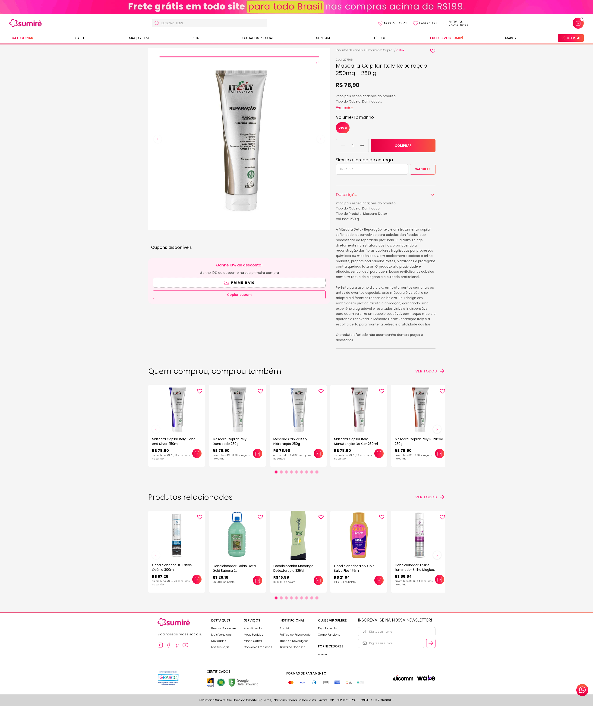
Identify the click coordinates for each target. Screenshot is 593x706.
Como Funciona (329, 635)
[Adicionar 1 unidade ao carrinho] (362, 145)
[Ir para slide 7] (306, 472)
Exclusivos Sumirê (447, 38)
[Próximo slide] (437, 429)
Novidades (218, 641)
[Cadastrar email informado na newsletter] (430, 643)
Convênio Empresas (258, 647)
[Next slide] (321, 139)
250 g (343, 128)
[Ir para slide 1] (276, 472)
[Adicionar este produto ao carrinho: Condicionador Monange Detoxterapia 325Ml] (318, 580)
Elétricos (380, 38)
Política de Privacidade (295, 635)
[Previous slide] (158, 139)
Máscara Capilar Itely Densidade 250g (229, 441)
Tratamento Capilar (379, 50)
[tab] (239, 56)
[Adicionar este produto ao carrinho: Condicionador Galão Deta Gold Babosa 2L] (257, 580)
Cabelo (81, 38)
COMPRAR (403, 145)
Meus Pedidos (253, 635)
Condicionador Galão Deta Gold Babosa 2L (234, 568)
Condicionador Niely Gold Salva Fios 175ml (354, 568)
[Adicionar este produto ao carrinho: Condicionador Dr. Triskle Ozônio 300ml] (197, 579)
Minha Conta (253, 641)
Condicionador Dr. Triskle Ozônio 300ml (172, 567)
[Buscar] (157, 23)
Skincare (323, 38)
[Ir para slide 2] (281, 472)
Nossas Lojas (395, 23)
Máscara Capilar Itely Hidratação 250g (290, 441)
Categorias (22, 38)
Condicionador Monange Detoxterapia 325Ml (293, 568)
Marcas (511, 38)
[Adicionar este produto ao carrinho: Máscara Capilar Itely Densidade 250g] (257, 453)
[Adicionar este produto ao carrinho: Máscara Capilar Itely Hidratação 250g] (318, 453)
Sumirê (285, 628)
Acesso (323, 654)
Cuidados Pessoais (258, 38)
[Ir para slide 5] (296, 472)
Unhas (195, 38)
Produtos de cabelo (349, 50)
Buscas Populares (224, 628)
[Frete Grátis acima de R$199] (296, 7)
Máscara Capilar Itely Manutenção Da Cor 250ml (356, 441)
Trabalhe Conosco (293, 647)
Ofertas (574, 38)
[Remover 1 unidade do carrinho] (343, 145)
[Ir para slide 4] (291, 472)
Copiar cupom (239, 294)
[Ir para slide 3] (286, 472)
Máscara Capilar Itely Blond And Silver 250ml (174, 441)
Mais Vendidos (221, 635)
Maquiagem (139, 38)
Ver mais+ (344, 107)
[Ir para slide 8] (311, 472)
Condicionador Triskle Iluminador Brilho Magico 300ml (414, 570)
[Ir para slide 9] (317, 472)
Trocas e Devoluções (294, 641)
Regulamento (327, 628)
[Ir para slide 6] (301, 472)
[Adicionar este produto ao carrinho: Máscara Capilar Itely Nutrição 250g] (439, 453)
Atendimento (253, 628)
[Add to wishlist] (432, 51)
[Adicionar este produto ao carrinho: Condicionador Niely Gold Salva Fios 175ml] (379, 580)
